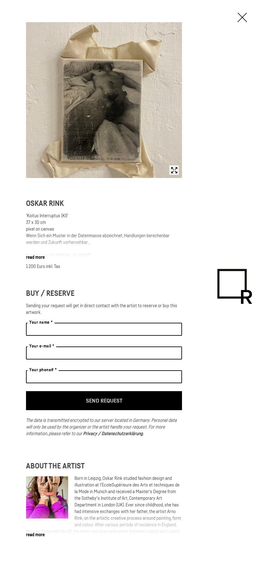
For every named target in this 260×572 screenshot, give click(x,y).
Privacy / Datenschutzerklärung (113, 433)
